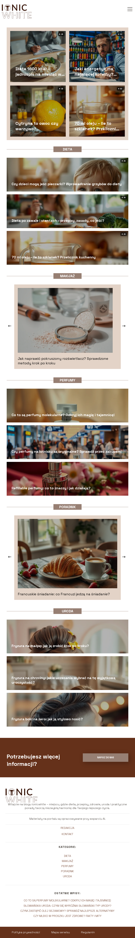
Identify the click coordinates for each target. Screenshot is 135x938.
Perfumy (67, 380)
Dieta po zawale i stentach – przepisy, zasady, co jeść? (58, 220)
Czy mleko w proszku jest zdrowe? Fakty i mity (67, 916)
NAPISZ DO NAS (105, 757)
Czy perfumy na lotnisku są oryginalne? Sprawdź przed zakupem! (67, 451)
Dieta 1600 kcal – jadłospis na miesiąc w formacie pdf (38, 71)
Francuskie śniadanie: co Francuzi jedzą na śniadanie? (64, 594)
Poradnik (67, 507)
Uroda (67, 611)
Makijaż (67, 276)
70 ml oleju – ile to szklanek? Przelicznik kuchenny (96, 125)
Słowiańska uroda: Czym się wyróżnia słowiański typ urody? (67, 906)
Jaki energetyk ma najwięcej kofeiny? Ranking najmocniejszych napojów (94, 71)
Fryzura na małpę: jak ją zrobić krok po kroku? (50, 646)
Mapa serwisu (60, 932)
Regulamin (88, 932)
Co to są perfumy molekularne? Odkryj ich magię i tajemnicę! (63, 415)
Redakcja (67, 828)
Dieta (67, 149)
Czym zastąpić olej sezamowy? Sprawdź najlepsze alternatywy (67, 911)
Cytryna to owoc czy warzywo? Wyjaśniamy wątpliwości (36, 125)
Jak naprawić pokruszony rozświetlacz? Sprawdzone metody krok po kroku (63, 360)
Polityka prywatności (26, 932)
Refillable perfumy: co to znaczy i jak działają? (51, 488)
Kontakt (67, 834)
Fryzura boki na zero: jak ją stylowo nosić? (47, 719)
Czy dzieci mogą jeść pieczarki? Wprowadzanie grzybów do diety (67, 184)
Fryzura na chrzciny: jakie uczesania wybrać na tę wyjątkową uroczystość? (63, 680)
